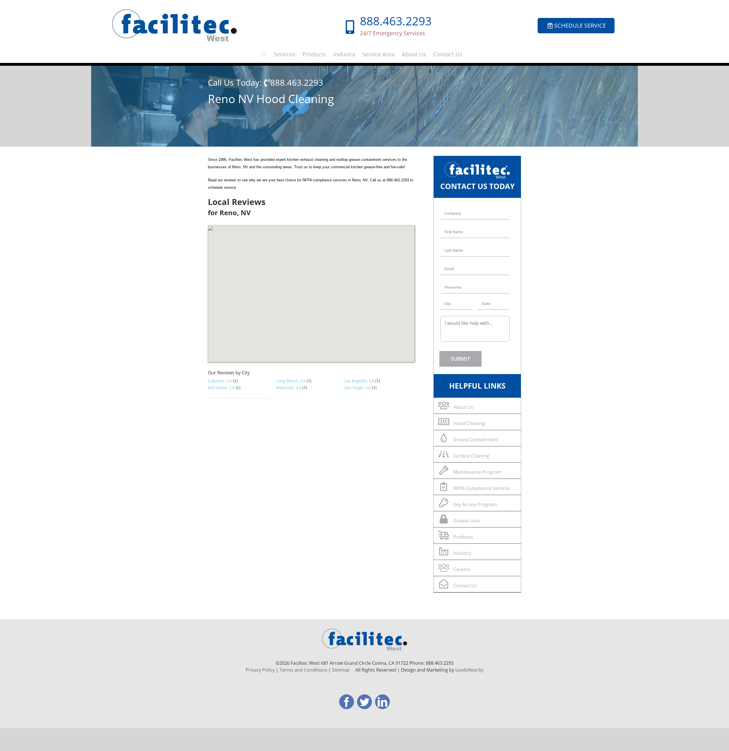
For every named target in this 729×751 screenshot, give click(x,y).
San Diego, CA (357, 387)
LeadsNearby (469, 670)
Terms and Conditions (303, 670)
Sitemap (341, 670)
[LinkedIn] (382, 701)
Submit (460, 358)
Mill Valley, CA (221, 387)
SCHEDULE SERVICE (580, 25)
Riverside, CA (288, 387)
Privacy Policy (260, 670)
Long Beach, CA (291, 380)
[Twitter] (364, 701)
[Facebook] (346, 701)
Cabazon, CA (220, 380)
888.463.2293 (396, 21)
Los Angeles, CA (359, 380)
